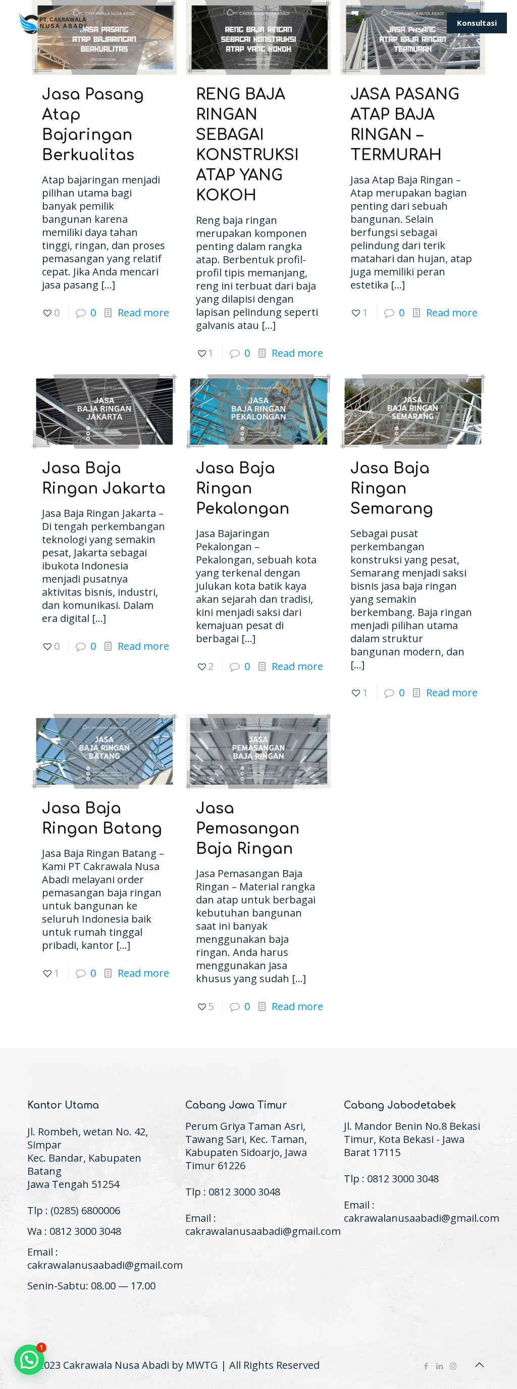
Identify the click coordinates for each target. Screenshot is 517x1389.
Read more (143, 312)
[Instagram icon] (453, 1366)
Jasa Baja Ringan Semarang (391, 488)
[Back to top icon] (479, 1364)
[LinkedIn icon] (439, 1366)
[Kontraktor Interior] (53, 22)
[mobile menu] (418, 22)
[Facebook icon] (426, 1366)
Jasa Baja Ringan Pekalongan (242, 488)
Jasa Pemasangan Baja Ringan (247, 828)
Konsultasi (477, 23)
